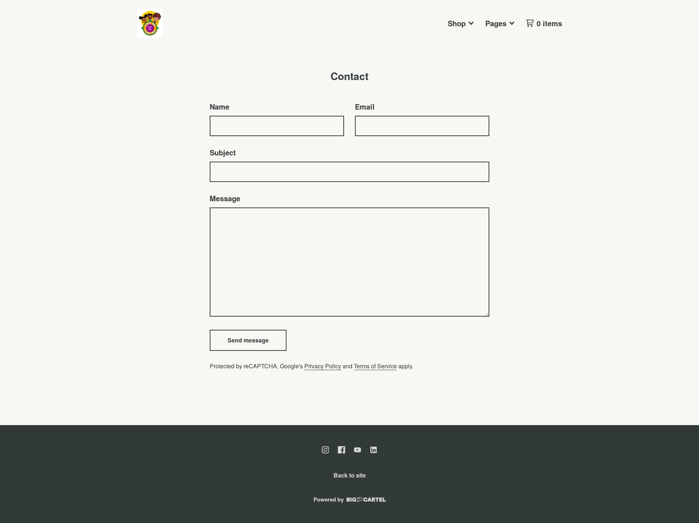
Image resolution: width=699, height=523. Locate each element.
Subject (223, 152)
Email (365, 106)
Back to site (349, 475)
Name (219, 106)
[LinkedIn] (373, 449)
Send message (248, 340)
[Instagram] (325, 449)
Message (225, 198)
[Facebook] (341, 449)
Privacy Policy (322, 366)
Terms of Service (375, 366)
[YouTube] (357, 449)
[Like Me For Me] (150, 23)
